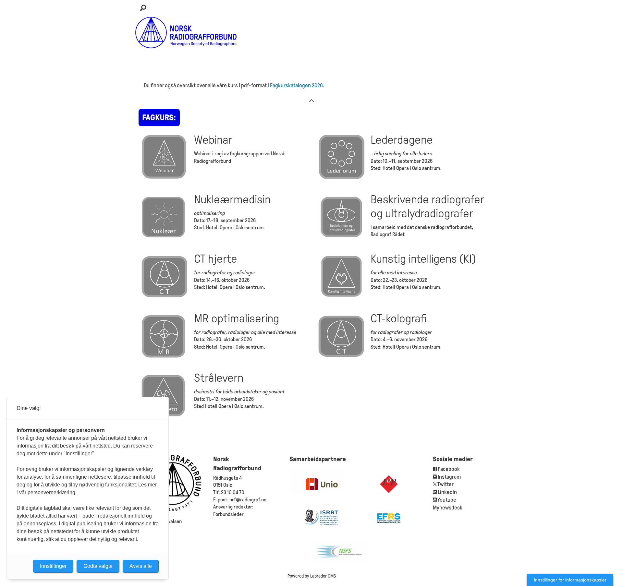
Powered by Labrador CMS (311, 576)
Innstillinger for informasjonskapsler (570, 579)
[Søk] (143, 8)
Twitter (445, 484)
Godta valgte (98, 566)
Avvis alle (140, 566)
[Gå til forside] (186, 32)
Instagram (449, 477)
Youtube (446, 500)
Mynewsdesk (447, 508)
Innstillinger (53, 566)
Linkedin (447, 492)
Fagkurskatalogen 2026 (296, 85)
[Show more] (311, 100)
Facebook (448, 469)
